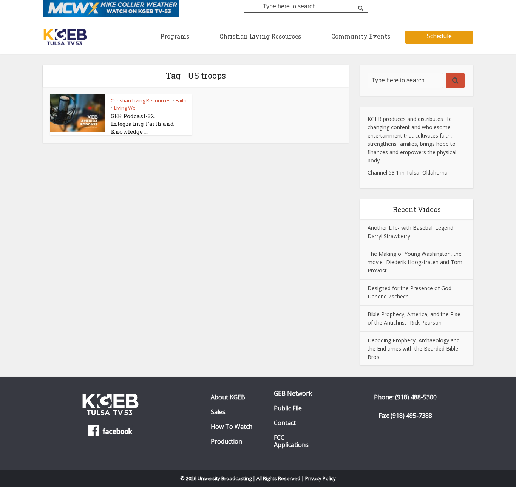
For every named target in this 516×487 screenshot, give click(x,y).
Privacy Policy (320, 478)
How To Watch (231, 426)
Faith (181, 100)
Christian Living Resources (260, 36)
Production (226, 441)
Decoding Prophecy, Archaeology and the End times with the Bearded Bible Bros (414, 348)
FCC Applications (291, 441)
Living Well (126, 107)
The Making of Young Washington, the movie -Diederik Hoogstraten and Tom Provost (415, 262)
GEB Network (293, 393)
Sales (218, 412)
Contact (285, 423)
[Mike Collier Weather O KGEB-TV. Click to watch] (111, 8)
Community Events (360, 36)
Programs (174, 36)
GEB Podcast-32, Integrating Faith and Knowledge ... (142, 123)
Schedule (439, 36)
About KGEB (228, 397)
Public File (288, 408)
